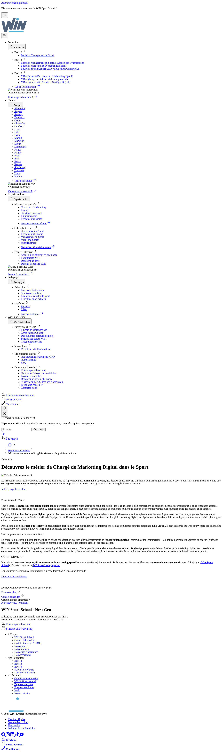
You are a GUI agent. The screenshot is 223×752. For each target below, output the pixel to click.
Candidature (12, 404)
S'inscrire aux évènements (19, 628)
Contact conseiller (10, 596)
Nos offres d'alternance (26, 652)
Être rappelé (12, 438)
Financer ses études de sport (35, 296)
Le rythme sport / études (33, 299)
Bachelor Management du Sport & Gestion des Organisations (52, 62)
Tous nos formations (24, 672)
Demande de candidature (14, 576)
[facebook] (3, 735)
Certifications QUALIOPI (27, 643)
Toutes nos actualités (19, 450)
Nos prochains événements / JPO (38, 356)
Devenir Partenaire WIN (33, 263)
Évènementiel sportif (31, 218)
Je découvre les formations (15, 602)
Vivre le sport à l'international (36, 349)
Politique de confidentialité (21, 728)
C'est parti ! (38, 429)
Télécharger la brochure (33, 370)
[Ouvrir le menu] (4, 35)
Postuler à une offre (31, 376)
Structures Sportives (31, 213)
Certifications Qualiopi (32, 332)
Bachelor (25, 306)
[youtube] (22, 735)
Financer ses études (24, 687)
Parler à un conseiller (31, 384)
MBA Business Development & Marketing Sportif (47, 76)
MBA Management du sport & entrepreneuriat (44, 79)
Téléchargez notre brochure (20, 395)
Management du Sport (32, 237)
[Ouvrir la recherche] (4, 408)
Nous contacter (22, 693)
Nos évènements (22, 654)
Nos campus (20, 646)
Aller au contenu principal (14, 2)
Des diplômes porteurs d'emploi (37, 335)
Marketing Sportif (30, 239)
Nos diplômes (21, 649)
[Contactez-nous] (3, 434)
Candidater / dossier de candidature (39, 373)
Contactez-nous (29, 387)
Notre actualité (28, 359)
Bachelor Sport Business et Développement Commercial (50, 68)
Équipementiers (29, 216)
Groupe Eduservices (31, 341)
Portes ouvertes (14, 399)
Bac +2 (18, 660)
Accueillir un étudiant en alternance (39, 255)
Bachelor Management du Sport (37, 55)
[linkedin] (12, 735)
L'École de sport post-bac (34, 329)
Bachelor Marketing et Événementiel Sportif (43, 65)
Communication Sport (32, 231)
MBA (24, 309)
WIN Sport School (24, 637)
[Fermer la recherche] (4, 414)
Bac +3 (18, 663)
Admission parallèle (31, 293)
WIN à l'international (25, 681)
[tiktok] (17, 735)
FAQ (23, 362)
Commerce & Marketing (33, 207)
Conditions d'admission (26, 678)
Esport (24, 210)
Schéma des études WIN (33, 338)
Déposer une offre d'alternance (36, 379)
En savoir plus (9, 592)
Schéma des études (24, 669)
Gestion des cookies (18, 722)
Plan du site (14, 725)
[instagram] (8, 735)
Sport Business (28, 242)
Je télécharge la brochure (14, 489)
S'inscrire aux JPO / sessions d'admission (42, 382)
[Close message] (4, 15)
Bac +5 (18, 666)
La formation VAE (30, 257)
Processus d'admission (32, 290)
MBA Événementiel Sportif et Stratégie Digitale (45, 82)
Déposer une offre (30, 260)
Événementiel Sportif (32, 234)
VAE (17, 690)
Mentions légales (16, 719)
